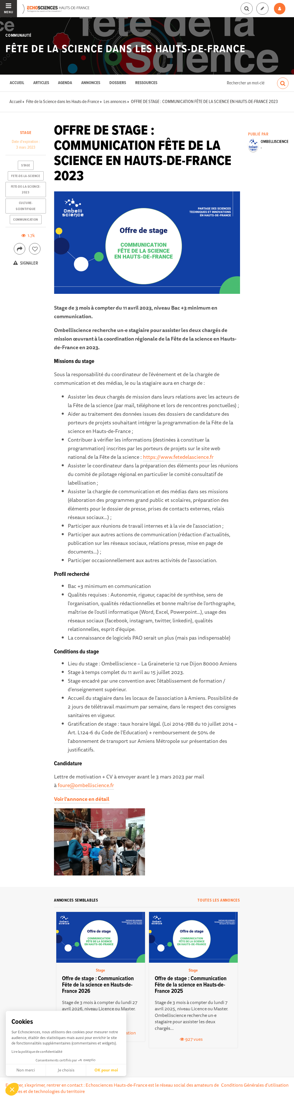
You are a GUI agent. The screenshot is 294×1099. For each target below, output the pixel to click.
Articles (41, 83)
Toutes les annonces (219, 900)
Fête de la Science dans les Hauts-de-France (125, 49)
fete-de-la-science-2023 (26, 190)
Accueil (17, 83)
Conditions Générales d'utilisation (255, 1085)
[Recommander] (34, 249)
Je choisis (66, 1070)
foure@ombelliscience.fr (86, 785)
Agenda (65, 83)
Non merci (25, 1070)
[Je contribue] (262, 9)
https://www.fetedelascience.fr (178, 457)
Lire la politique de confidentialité (36, 1051)
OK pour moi (106, 1070)
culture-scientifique (26, 206)
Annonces (90, 83)
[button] (12, 1089)
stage (25, 166)
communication (25, 220)
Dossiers (117, 83)
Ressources (146, 83)
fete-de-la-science (25, 176)
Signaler (28, 263)
